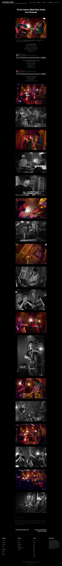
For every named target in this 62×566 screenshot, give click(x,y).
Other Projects (50, 2)
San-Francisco (43, 523)
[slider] (44, 57)
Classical (3, 542)
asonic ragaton (22, 520)
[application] (31, 58)
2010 (34, 547)
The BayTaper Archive (8, 2)
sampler (39, 523)
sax (16, 524)
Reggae (3, 553)
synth (18, 524)
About (34, 2)
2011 (34, 546)
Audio (17, 517)
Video (3, 554)
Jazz (19, 517)
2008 (34, 551)
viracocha (23, 524)
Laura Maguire (42, 521)
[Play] (17, 57)
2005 (34, 556)
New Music (4, 549)
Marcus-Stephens (18, 523)
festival (45, 520)
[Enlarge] (45, 18)
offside (34, 523)
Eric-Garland (42, 520)
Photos (21, 517)
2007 (34, 553)
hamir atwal (26, 521)
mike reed (26, 523)
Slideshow (39, 2)
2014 (34, 542)
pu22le (37, 523)
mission (29, 523)
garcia (16, 521)
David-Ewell (35, 520)
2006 (34, 554)
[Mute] (42, 57)
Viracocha (39, 40)
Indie (3, 546)
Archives (44, 2)
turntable (20, 524)
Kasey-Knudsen (37, 521)
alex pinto (18, 520)
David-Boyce (31, 520)
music (32, 523)
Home (30, 2)
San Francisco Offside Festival (29, 40)
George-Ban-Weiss (21, 521)
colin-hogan (27, 520)
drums (38, 520)
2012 (34, 544)
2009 (34, 549)
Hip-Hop (3, 544)
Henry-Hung (30, 521)
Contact (56, 2)
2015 (34, 540)
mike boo (22, 523)
